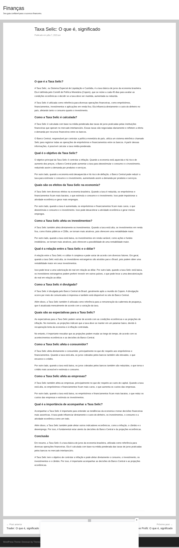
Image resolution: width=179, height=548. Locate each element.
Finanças (13, 8)
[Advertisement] (89, 58)
